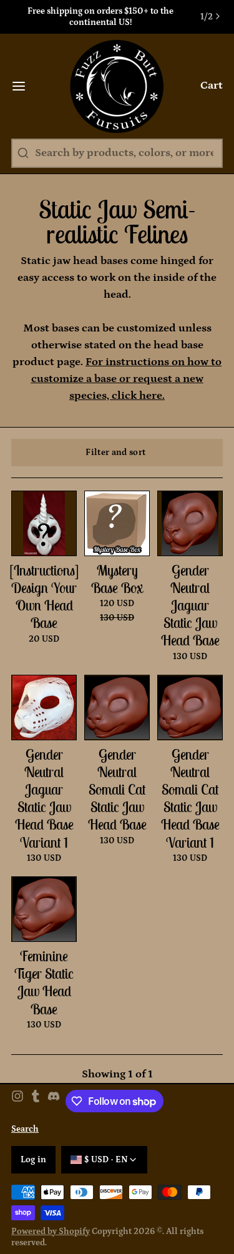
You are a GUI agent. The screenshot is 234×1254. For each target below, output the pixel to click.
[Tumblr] (35, 1101)
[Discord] (53, 1101)
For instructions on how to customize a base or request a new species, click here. (126, 379)
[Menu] (24, 86)
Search (25, 1129)
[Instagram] (17, 1101)
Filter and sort (115, 453)
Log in (34, 1160)
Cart (211, 85)
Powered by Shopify (50, 1232)
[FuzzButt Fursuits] (117, 86)
